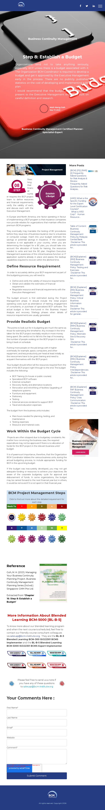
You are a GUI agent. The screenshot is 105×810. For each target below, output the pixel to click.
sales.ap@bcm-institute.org (25, 636)
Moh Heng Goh (57, 107)
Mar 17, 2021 (55, 110)
